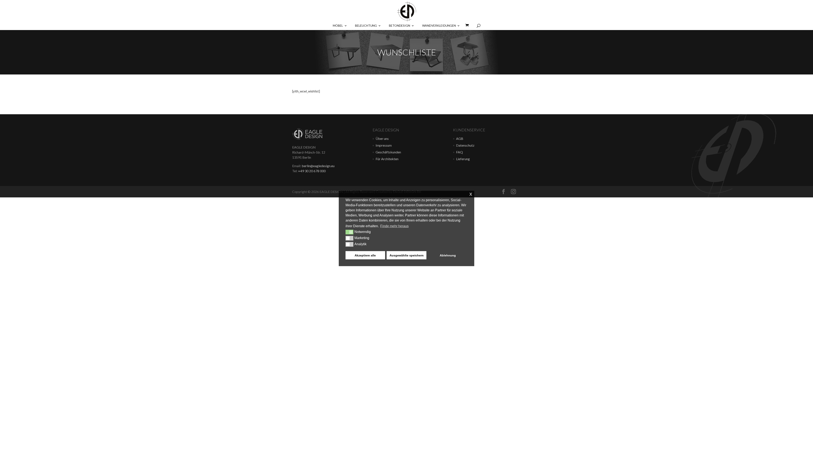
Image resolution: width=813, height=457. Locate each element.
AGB (459, 138)
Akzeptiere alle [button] (365, 255)
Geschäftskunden (388, 152)
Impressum (384, 145)
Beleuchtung (366, 25)
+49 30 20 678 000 (312, 171)
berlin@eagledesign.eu (318, 166)
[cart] (468, 25)
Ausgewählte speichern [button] (407, 255)
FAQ (459, 152)
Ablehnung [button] (448, 255)
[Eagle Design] (307, 139)
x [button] (470, 194)
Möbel (338, 25)
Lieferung (463, 159)
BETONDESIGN (399, 25)
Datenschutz (465, 145)
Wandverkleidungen (439, 25)
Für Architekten (387, 159)
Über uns (382, 138)
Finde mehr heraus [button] (394, 226)
